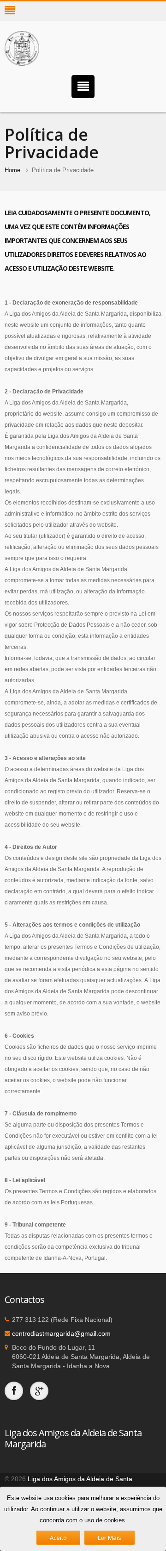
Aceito (58, 1537)
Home (12, 170)
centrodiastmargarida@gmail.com (61, 1333)
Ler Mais (109, 1537)
